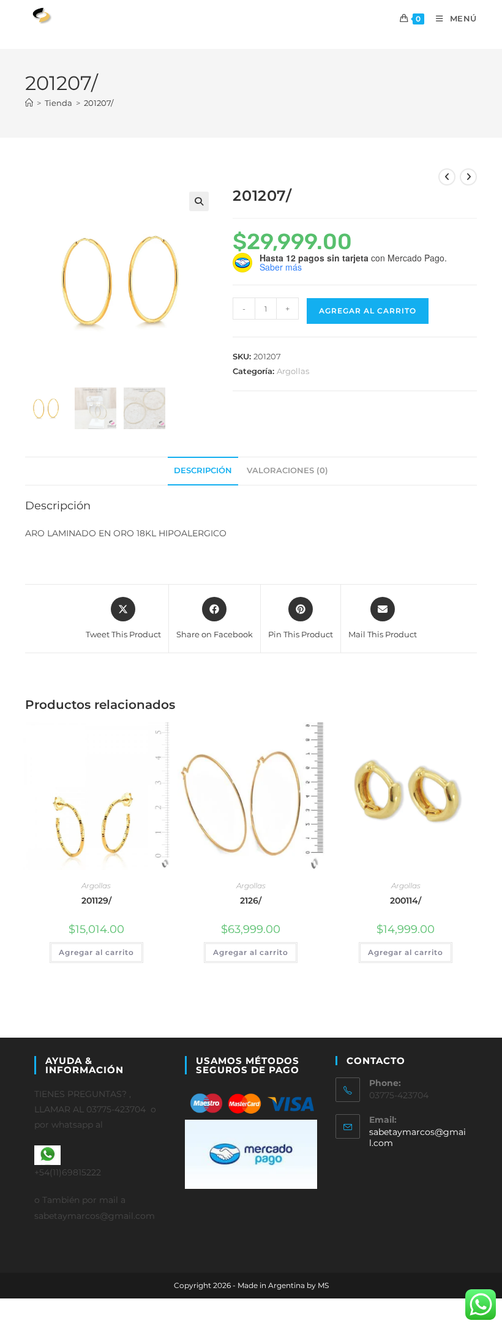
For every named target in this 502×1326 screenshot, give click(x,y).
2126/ (250, 900)
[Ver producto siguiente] (468, 176)
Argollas (293, 371)
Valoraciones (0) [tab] (287, 470)
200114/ (405, 900)
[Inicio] (29, 103)
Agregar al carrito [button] (96, 952)
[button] (199, 201)
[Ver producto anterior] (446, 176)
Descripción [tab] (203, 470)
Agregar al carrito (367, 310)
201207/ (98, 103)
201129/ (96, 900)
